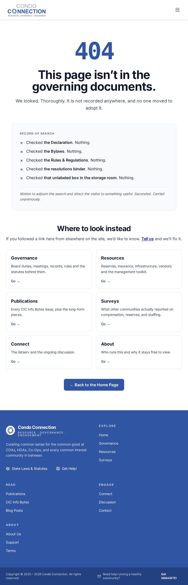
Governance (24, 258)
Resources (112, 258)
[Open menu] (177, 9)
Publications (24, 301)
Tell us (147, 238)
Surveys (110, 301)
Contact (105, 510)
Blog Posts (14, 510)
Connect (20, 344)
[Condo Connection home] (26, 10)
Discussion (107, 502)
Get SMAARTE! (169, 576)
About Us (13, 534)
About (107, 344)
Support (12, 542)
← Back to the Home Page (94, 384)
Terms (11, 550)
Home (103, 435)
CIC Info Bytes (17, 502)
